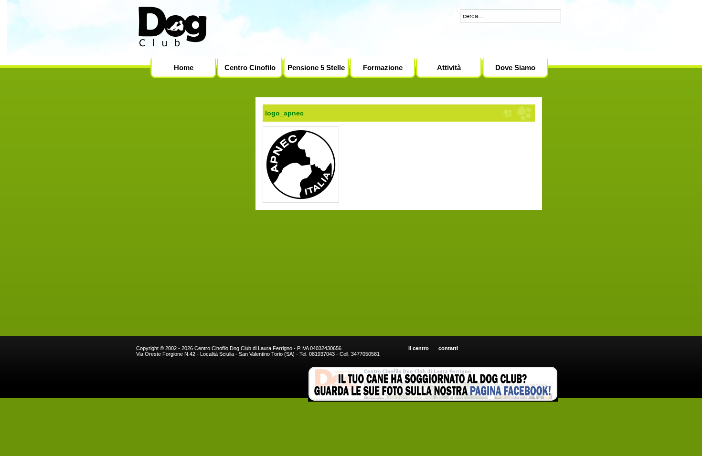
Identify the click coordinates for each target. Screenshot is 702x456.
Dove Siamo (515, 67)
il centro (418, 348)
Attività (449, 67)
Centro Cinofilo (250, 67)
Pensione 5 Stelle (316, 67)
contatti (448, 348)
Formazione (383, 67)
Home (183, 67)
